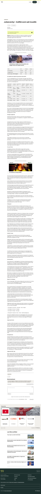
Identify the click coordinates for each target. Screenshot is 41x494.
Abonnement (3, 485)
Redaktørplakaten (21, 482)
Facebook (16, 476)
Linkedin (15, 478)
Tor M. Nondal (3, 479)
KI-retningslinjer (30, 479)
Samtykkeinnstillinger (31, 476)
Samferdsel (6, 19)
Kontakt (2, 487)
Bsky (15, 479)
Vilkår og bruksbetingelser (32, 478)
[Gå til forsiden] (2, 2)
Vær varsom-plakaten (13, 482)
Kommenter (13, 25)
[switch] (32, 32)
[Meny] (38, 2)
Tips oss (38, 471)
